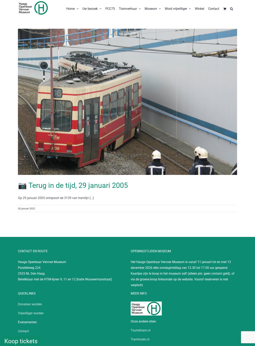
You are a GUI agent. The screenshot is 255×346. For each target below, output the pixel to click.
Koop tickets (20, 341)
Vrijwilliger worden (31, 313)
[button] (231, 8)
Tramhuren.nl (140, 339)
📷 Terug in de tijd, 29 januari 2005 (73, 185)
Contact (23, 331)
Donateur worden (30, 304)
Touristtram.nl (140, 330)
